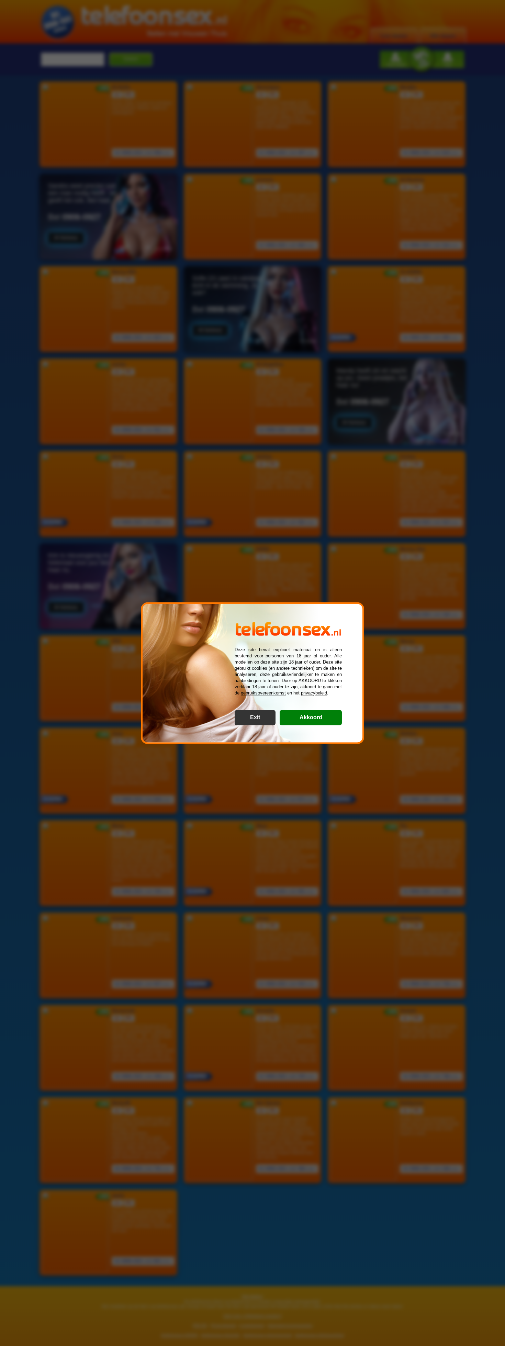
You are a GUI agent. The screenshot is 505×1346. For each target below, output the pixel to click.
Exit (255, 717)
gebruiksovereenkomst (263, 692)
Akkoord (311, 717)
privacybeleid (314, 692)
